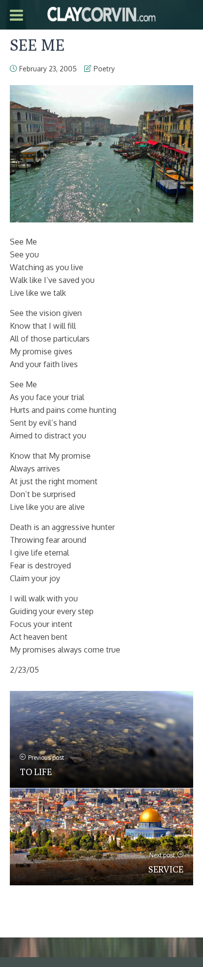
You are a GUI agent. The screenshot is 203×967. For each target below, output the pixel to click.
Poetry (104, 68)
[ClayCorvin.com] (101, 13)
